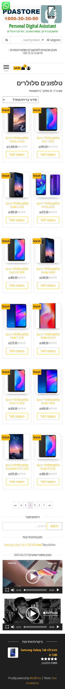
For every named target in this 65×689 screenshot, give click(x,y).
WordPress (35, 678)
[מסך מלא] (7, 590)
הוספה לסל (48, 154)
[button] (33, 577)
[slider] (35, 590)
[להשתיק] (12, 590)
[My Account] (29, 68)
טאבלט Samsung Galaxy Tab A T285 (23, 545)
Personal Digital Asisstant (32, 26)
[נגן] (58, 590)
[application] (32, 576)
